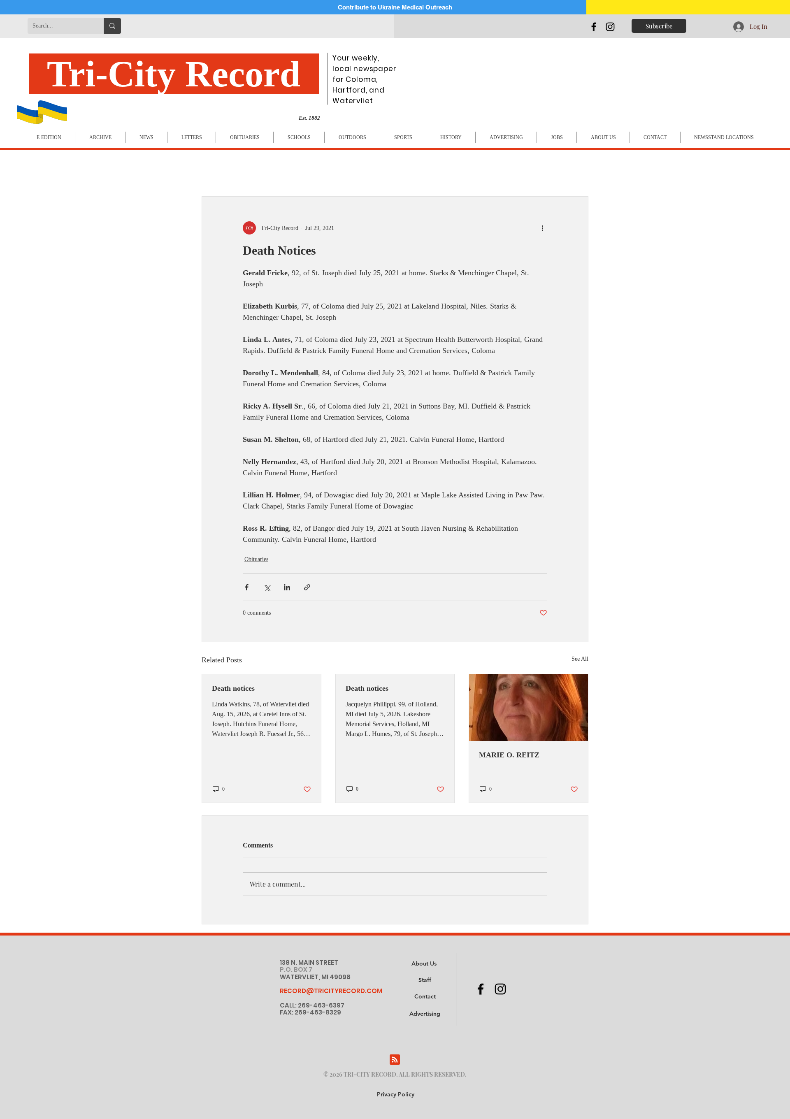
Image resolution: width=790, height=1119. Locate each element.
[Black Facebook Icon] (593, 27)
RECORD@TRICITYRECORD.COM (331, 991)
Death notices (233, 688)
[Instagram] (610, 27)
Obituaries (256, 559)
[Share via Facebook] (247, 587)
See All (580, 659)
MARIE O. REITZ (509, 755)
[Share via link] (307, 587)
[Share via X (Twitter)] (267, 587)
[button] (425, 1014)
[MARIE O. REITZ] (528, 707)
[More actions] (542, 228)
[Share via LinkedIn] (287, 587)
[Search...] (112, 26)
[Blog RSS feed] (395, 1060)
